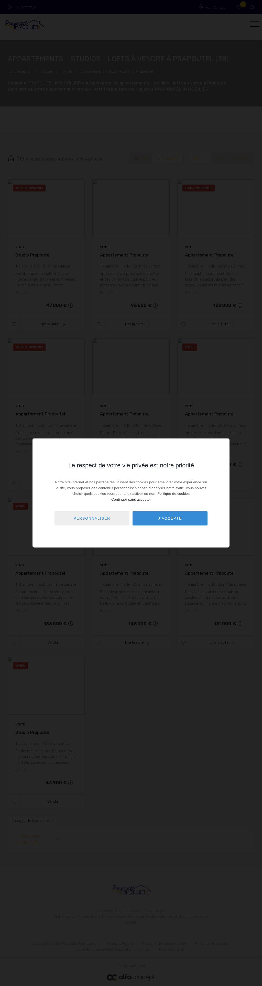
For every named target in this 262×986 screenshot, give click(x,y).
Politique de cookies (173, 493)
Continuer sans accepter (131, 499)
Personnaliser (92, 518)
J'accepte (170, 518)
